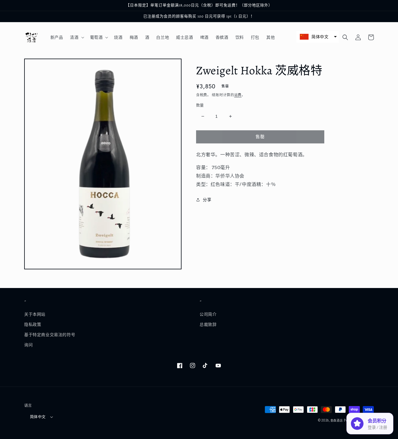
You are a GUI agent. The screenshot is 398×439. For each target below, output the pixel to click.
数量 (200, 105)
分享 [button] (207, 199)
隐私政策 (32, 324)
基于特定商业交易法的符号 (49, 334)
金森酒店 (336, 420)
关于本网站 (34, 314)
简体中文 (38, 417)
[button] (76, 37)
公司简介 (208, 314)
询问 (28, 345)
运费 (238, 95)
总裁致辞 (208, 324)
